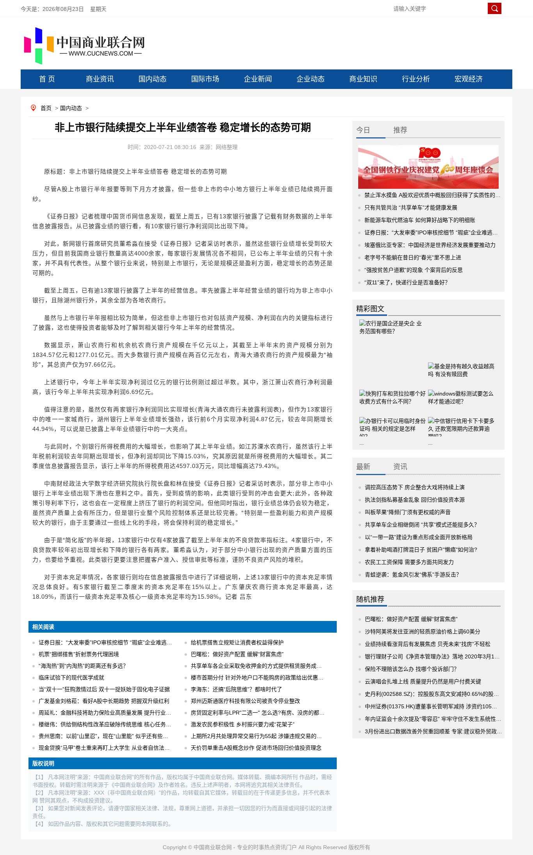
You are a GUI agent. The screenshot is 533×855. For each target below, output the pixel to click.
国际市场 (205, 79)
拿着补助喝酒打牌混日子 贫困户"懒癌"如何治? (421, 549)
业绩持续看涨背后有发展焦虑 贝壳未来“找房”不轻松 (427, 644)
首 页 (47, 79)
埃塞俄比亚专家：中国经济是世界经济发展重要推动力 (430, 245)
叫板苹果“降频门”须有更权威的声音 (408, 512)
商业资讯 (100, 79)
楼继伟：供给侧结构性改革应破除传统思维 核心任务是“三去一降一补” (123, 724)
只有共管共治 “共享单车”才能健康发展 (410, 207)
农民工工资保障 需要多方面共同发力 (409, 562)
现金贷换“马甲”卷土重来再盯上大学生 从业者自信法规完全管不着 (118, 748)
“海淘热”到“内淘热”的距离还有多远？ (83, 666)
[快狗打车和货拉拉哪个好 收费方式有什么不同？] (392, 394)
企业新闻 (258, 79)
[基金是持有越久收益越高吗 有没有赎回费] (461, 367)
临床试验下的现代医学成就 (71, 677)
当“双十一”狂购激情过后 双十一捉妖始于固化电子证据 (104, 689)
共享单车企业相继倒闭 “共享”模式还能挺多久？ (422, 525)
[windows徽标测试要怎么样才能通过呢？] (461, 394)
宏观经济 (469, 79)
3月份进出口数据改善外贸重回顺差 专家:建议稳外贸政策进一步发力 (447, 731)
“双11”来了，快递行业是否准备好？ (407, 282)
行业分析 (416, 79)
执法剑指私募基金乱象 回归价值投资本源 (415, 500)
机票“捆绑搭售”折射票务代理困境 (79, 654)
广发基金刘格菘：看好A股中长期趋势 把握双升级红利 (104, 701)
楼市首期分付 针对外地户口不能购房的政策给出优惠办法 (260, 677)
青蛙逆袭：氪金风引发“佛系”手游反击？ (413, 574)
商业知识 (363, 79)
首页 (46, 108)
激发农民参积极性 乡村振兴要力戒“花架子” (243, 724)
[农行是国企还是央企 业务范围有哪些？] (392, 334)
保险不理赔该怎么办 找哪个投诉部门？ (412, 669)
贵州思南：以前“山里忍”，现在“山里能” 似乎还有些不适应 (109, 736)
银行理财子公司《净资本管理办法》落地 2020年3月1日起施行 (440, 656)
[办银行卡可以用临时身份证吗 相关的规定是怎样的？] (392, 422)
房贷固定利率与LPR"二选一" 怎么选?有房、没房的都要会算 (263, 713)
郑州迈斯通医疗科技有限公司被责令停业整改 (245, 701)
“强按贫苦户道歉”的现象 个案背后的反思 (413, 270)
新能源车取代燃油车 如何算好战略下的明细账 (419, 220)
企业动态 (311, 79)
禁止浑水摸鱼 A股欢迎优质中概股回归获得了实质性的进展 (435, 195)
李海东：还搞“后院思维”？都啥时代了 (236, 689)
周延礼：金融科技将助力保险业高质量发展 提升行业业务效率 (113, 713)
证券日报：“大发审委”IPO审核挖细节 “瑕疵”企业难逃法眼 (108, 642)
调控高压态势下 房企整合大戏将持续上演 (415, 487)
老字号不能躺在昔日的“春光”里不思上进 (412, 257)
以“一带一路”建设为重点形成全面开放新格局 (419, 537)
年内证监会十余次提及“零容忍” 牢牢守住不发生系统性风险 (436, 719)
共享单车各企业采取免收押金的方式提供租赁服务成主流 (259, 666)
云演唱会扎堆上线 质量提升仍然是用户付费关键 (423, 681)
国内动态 (153, 79)
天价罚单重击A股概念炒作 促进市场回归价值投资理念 (256, 748)
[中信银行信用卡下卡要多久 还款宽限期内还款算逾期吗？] (461, 422)
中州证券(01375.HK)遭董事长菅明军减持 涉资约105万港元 (436, 706)
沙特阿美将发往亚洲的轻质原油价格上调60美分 (422, 631)
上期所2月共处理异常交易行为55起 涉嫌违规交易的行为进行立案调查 (275, 736)
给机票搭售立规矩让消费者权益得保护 (237, 642)
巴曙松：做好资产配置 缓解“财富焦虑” (237, 654)
